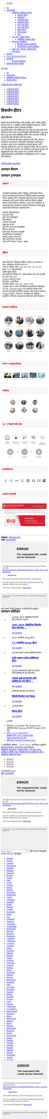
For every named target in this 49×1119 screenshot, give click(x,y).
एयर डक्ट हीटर (23, 27)
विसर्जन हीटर (22, 15)
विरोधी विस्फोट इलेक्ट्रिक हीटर (31, 752)
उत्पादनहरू (11, 10)
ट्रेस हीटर (16, 51)
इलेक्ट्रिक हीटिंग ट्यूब (9, 752)
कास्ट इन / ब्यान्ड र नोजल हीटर (24, 49)
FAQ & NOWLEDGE (16, 56)
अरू (19, 34)
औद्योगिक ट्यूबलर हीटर (26, 39)
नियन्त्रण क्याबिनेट (19, 42)
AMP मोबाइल (28, 747)
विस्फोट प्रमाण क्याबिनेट (27, 44)
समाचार (10, 54)
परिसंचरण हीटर (15, 537)
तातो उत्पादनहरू (7, 747)
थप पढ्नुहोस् (17, 633)
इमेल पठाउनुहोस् (7, 773)
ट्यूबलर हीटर (23, 749)
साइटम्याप (19, 747)
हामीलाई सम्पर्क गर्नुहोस (15, 64)
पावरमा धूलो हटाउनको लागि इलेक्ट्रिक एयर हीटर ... (24, 680)
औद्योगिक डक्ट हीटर (9, 749)
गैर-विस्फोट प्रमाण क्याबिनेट (28, 47)
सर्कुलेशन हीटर (23, 22)
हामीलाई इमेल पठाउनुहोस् (10, 163)
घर (8, 8)
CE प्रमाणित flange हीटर (24, 642)
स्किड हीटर (21, 30)
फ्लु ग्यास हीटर (23, 25)
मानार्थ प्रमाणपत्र (19, 61)
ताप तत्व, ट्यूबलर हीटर (21, 37)
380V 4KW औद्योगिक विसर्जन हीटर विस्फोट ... (26, 626)
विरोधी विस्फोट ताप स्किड (23, 696)
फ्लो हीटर (21, 17)
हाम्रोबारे (10, 59)
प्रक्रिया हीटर (23, 20)
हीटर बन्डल (21, 32)
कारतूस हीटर (11, 540)
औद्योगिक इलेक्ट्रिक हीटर (22, 13)
